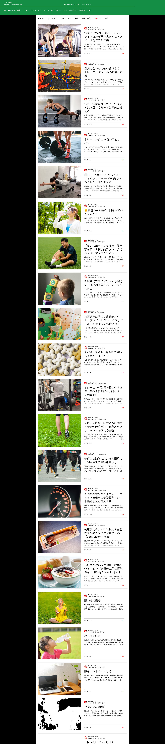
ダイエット (52, 18)
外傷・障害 (86, 18)
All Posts (41, 18)
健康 (106, 18)
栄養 (76, 18)
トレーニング (66, 18)
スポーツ (97, 18)
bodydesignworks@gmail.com (13, 5)
